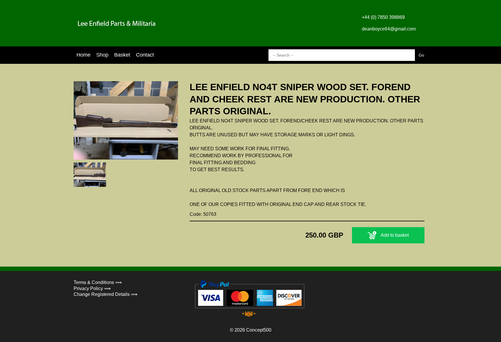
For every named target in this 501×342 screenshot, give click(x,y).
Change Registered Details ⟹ (105, 294)
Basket (122, 55)
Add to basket (395, 235)
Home (83, 55)
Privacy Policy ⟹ (92, 288)
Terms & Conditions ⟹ (98, 282)
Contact (145, 55)
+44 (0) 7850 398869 (383, 17)
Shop (102, 55)
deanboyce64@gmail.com (389, 28)
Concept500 (258, 329)
